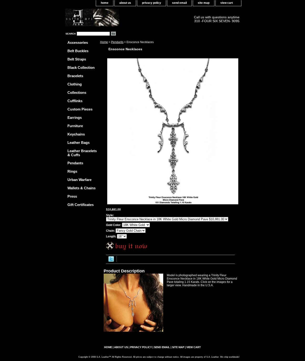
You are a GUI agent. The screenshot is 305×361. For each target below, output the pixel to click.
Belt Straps (76, 59)
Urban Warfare (79, 180)
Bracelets (75, 76)
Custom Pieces (79, 109)
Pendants (117, 42)
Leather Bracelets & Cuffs (82, 153)
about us (125, 3)
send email (179, 3)
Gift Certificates (80, 205)
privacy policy (151, 3)
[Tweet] (111, 260)
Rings (72, 171)
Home (104, 42)
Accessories (77, 42)
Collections (76, 92)
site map (203, 3)
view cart (226, 3)
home (104, 3)
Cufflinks (74, 101)
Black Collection (81, 67)
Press (72, 196)
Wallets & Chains (81, 188)
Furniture (75, 126)
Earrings (74, 117)
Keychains (76, 134)
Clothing (74, 84)
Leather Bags (78, 142)
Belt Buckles (77, 51)
